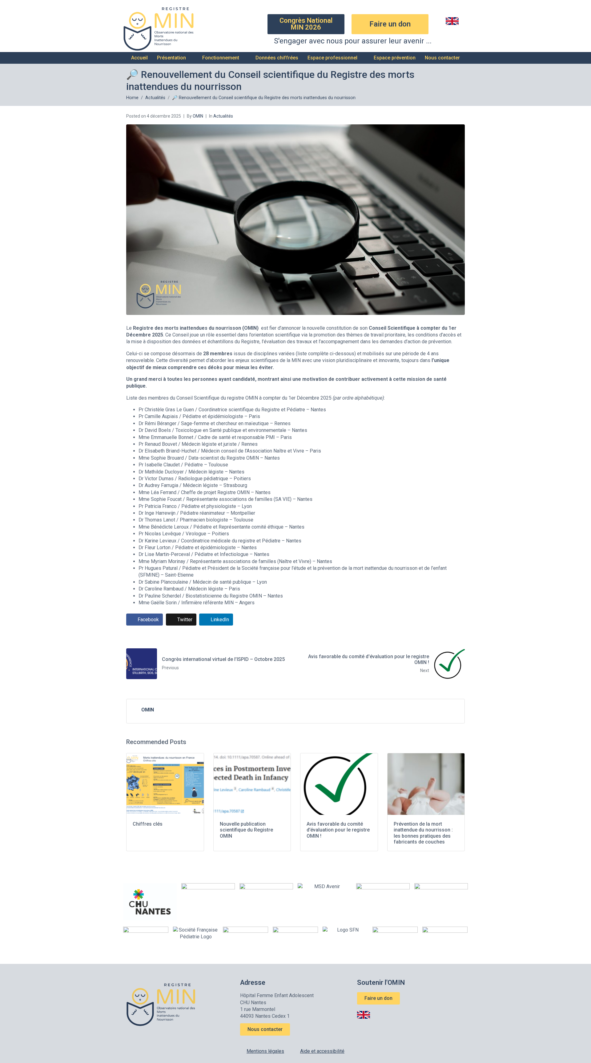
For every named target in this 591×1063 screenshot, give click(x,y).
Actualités (223, 116)
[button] (175, 58)
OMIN (198, 116)
